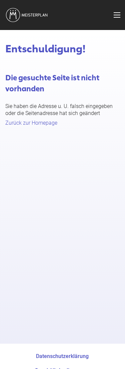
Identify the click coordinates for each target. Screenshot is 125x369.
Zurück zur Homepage (31, 123)
